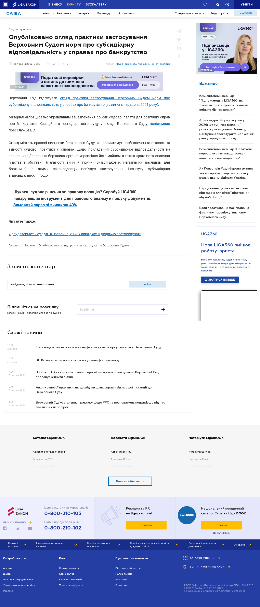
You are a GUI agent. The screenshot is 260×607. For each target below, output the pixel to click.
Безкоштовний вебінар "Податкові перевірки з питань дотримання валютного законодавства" (225, 153)
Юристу (74, 4)
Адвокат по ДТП (43, 459)
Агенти (7, 568)
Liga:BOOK (245, 13)
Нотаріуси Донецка (200, 466)
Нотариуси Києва (198, 459)
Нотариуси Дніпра (199, 451)
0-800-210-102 (62, 527)
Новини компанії (69, 568)
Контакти (121, 585)
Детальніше (221, 533)
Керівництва (66, 573)
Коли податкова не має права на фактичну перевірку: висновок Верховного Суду (98, 347)
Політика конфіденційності (19, 579)
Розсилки (121, 579)
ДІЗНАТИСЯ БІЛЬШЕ (220, 279)
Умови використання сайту (19, 585)
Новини (44, 13)
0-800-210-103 (62, 513)
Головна (14, 245)
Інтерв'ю (84, 13)
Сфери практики (188, 13)
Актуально (126, 13)
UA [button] (205, 4)
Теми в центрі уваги (71, 585)
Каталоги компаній (70, 579)
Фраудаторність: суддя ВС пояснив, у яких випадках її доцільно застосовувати (75, 234)
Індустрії (218, 13)
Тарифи (146, 525)
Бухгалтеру (96, 4)
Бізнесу (55, 4)
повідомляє (160, 123)
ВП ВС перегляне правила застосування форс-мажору (78, 360)
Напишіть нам (123, 573)
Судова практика (20, 29)
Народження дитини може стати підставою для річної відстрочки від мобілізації (224, 192)
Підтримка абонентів (128, 568)
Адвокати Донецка (122, 466)
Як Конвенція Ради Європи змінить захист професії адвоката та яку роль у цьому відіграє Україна (226, 172)
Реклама (8, 591)
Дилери (7, 573)
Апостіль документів (45, 466)
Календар (104, 13)
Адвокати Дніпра (121, 459)
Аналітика (64, 13)
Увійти (148, 284)
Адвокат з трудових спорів (49, 451)
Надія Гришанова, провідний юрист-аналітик (143, 63)
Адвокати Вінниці (121, 451)
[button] (5, 4)
